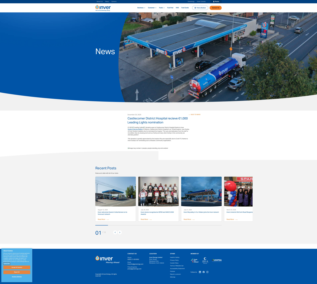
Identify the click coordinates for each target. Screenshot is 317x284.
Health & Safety (174, 257)
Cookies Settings (17, 277)
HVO (177, 7)
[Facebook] (204, 272)
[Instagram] (207, 272)
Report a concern (175, 274)
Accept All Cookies (17, 267)
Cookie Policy (174, 263)
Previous (115, 232)
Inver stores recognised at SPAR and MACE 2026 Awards (157, 213)
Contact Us (215, 8)
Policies (172, 271)
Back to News (195, 115)
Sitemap (172, 277)
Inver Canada (201, 1)
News (107, 1)
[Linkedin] (200, 272)
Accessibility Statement (177, 269)
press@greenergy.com (134, 269)
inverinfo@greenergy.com (135, 264)
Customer (151, 7)
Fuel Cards (185, 7)
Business (140, 7)
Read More (101, 219)
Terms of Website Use (176, 266)
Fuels (161, 7)
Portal (217, 1)
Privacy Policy (174, 260)
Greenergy (191, 1)
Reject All (17, 272)
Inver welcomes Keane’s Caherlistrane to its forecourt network (112, 213)
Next (120, 232)
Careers (113, 1)
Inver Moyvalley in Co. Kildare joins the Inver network (201, 212)
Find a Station (201, 8)
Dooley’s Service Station (135, 129)
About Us (100, 1)
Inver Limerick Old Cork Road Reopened (240, 212)
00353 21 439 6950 (133, 259)
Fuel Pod (170, 7)
